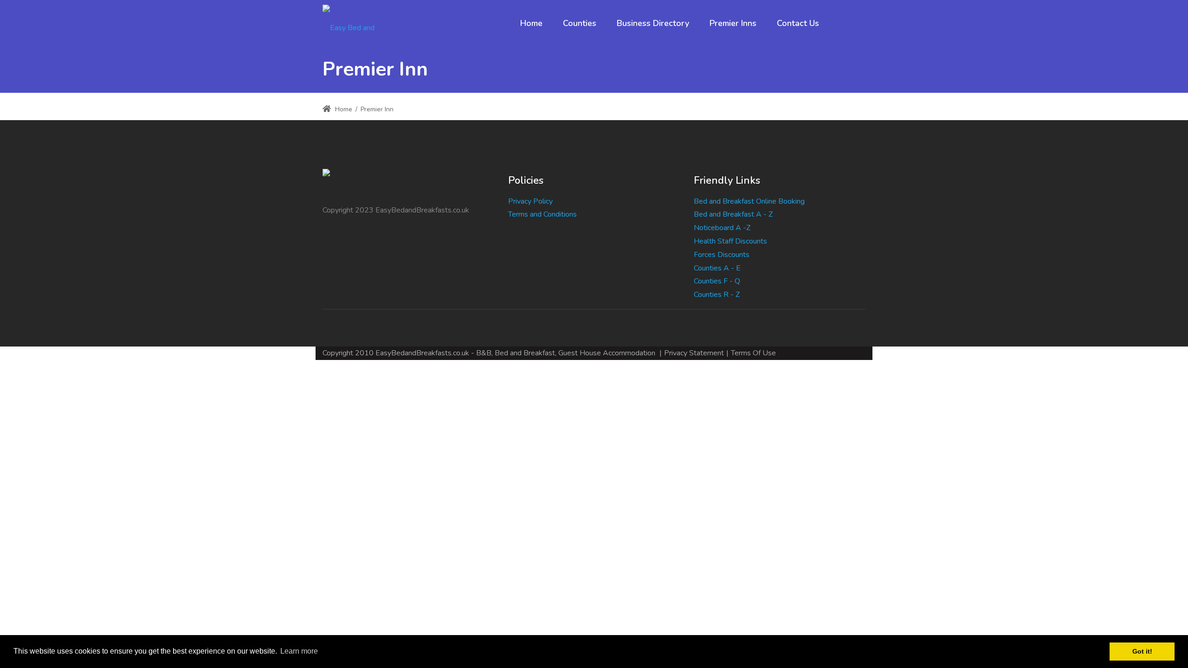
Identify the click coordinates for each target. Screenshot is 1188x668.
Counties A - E (717, 268)
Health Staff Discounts (730, 241)
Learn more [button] (299, 651)
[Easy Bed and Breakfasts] (357, 23)
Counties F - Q (717, 281)
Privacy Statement (694, 353)
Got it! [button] (1142, 651)
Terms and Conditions (542, 214)
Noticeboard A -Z (722, 228)
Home (342, 109)
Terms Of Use (753, 353)
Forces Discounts (721, 255)
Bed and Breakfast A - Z (733, 214)
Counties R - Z (717, 294)
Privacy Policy (530, 201)
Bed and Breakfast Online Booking (749, 201)
